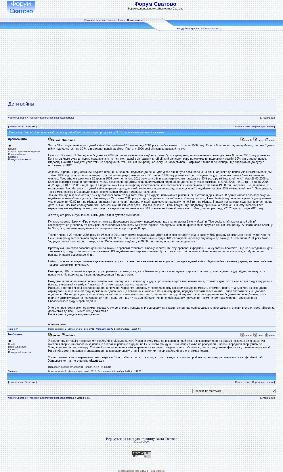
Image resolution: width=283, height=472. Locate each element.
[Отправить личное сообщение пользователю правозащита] (68, 140)
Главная (33, 117)
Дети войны (21, 104)
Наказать (25, 159)
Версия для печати (262, 126)
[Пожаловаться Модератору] (246, 140)
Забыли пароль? (210, 28)
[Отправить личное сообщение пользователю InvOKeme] (68, 336)
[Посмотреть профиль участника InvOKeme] (54, 336)
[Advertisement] (141, 65)
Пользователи (135, 20)
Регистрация (192, 28)
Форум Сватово (17, 117)
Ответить (30, 126)
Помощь (111, 20)
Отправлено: (103, 329)
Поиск (121, 20)
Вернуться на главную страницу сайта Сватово (141, 439)
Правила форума (95, 20)
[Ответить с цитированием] (258, 140)
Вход (180, 28)
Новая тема (16, 126)
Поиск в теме (242, 126)
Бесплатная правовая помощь (57, 117)
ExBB (146, 442)
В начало (13, 329)
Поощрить (14, 159)
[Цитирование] (270, 140)
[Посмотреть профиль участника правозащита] (54, 140)
